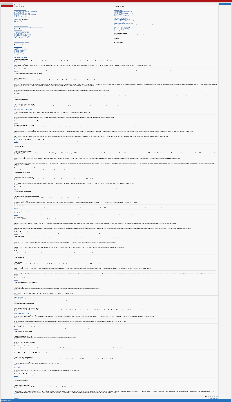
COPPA (61, 84)
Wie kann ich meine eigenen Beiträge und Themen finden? (122, 31)
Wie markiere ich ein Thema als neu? (19, 43)
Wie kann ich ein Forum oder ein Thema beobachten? (121, 35)
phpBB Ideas (56, 386)
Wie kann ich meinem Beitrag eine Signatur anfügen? (21, 32)
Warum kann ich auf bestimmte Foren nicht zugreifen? (22, 36)
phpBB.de (10, 400)
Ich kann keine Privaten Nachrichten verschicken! (121, 18)
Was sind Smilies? (16, 48)
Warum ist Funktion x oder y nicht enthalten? (120, 44)
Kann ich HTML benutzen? (18, 47)
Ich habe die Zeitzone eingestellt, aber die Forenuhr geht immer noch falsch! (25, 22)
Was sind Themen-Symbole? (18, 54)
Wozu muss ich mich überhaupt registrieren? (20, 9)
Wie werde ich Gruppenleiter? (118, 12)
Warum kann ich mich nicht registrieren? (20, 16)
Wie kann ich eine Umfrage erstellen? (19, 33)
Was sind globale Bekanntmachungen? (19, 50)
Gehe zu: (206, 396)
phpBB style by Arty (225, 401)
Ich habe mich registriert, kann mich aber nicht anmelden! (22, 13)
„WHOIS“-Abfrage (79, 391)
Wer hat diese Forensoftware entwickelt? (119, 43)
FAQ (3, 6)
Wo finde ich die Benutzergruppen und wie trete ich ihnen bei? (123, 11)
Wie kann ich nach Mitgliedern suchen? (119, 30)
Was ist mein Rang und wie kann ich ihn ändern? (21, 26)
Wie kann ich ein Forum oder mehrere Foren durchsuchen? (122, 27)
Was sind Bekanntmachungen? (18, 51)
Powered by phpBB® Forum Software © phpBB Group (229, 401)
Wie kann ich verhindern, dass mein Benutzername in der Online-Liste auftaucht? (25, 11)
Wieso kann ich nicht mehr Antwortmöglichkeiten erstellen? (22, 34)
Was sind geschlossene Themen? (19, 53)
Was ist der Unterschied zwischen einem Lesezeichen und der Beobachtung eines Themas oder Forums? (129, 34)
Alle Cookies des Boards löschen (213, 398)
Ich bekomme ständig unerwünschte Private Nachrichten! (122, 19)
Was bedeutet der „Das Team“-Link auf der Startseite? (121, 15)
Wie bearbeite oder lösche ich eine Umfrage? (20, 35)
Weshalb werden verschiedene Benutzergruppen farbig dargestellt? (123, 13)
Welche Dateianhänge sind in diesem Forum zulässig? (121, 39)
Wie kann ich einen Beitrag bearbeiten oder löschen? (21, 31)
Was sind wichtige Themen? (18, 52)
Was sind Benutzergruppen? (118, 10)
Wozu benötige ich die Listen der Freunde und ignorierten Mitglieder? (124, 23)
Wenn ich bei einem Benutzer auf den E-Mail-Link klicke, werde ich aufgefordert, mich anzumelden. (28, 27)
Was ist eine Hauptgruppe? (118, 14)
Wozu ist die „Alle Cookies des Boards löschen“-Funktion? (22, 17)
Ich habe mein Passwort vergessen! (19, 12)
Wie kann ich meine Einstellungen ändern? (20, 20)
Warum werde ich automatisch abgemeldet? (20, 10)
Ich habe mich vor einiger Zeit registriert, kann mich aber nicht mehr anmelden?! (25, 14)
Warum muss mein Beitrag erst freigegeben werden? (21, 42)
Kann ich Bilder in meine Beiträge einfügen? (20, 49)
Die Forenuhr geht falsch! (18, 21)
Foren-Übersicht (5, 4)
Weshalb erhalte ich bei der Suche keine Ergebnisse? (121, 28)
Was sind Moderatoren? (117, 9)
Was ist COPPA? (16, 15)
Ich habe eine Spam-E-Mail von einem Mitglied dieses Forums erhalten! (124, 20)
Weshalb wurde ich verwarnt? (18, 38)
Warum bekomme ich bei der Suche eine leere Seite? (121, 29)
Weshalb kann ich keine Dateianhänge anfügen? (21, 37)
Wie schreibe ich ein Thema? (18, 30)
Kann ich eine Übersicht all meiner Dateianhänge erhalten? (122, 40)
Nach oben (16, 61)
